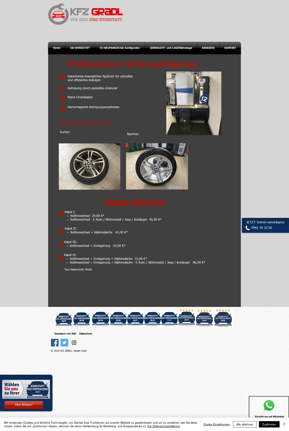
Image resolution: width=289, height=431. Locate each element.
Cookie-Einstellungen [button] (216, 424)
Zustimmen (269, 424)
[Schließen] (284, 424)
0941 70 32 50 (261, 228)
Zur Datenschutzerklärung (163, 426)
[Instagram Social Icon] (74, 342)
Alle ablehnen (244, 424)
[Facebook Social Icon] (55, 342)
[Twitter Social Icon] (64, 342)
